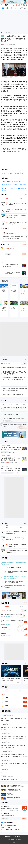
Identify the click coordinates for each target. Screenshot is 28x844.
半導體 (6, 706)
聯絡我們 (20, 839)
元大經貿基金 (4, 627)
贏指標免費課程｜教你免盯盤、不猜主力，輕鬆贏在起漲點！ (16, 223)
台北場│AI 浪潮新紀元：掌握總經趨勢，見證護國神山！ (16, 204)
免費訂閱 (24, 818)
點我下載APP (17, 151)
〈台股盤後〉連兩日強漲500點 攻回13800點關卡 (11, 265)
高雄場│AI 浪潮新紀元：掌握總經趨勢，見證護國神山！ (16, 216)
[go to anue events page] (21, 5)
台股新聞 (8, 32)
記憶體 (6, 698)
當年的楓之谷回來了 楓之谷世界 (23, 290)
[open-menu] (1, 5)
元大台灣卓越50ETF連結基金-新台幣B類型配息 (12, 621)
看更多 (25, 194)
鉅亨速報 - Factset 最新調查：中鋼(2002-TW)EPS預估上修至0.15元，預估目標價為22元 (13, 290)
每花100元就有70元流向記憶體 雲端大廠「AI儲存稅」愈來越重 (13, 307)
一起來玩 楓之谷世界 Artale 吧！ (4, 307)
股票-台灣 (8, 624)
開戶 (25, 615)
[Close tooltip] (24, 11)
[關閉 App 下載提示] (1, 2)
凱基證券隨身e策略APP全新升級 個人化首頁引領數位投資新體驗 (4, 290)
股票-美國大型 (9, 616)
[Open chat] (25, 8)
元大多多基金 (4, 633)
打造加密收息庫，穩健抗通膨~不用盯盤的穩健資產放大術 (16, 210)
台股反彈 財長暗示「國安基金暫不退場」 (12, 181)
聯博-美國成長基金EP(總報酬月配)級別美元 (11, 614)
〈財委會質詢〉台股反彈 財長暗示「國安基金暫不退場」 (11, 273)
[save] (20, 8)
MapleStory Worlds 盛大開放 (24, 307)
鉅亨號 (14, 836)
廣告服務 (8, 839)
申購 (25, 622)
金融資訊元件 (14, 839)
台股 (3, 32)
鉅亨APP (9, 836)
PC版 (5, 836)
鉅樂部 (18, 836)
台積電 (6, 702)
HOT (7, 203)
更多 (25, 363)
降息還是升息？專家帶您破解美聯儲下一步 (15, 149)
